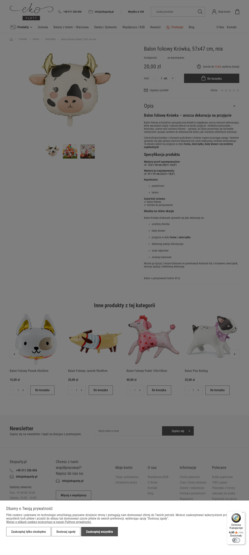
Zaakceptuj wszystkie (99, 532)
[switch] (236, 540)
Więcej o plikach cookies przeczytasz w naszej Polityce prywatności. (49, 522)
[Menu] (242, 513)
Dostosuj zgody (65, 532)
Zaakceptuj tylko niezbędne (28, 532)
